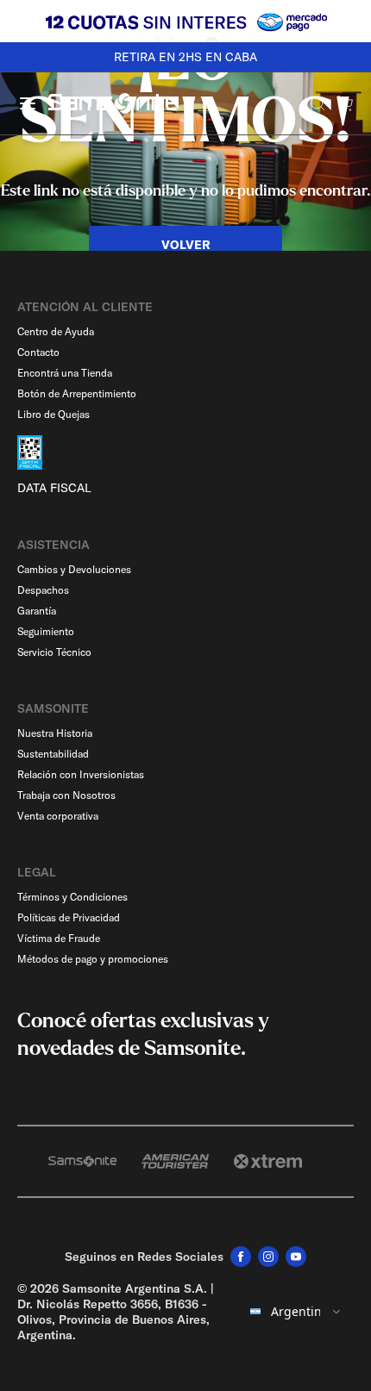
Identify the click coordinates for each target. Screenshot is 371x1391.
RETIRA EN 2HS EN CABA (185, 57)
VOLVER (186, 245)
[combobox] (296, 1311)
